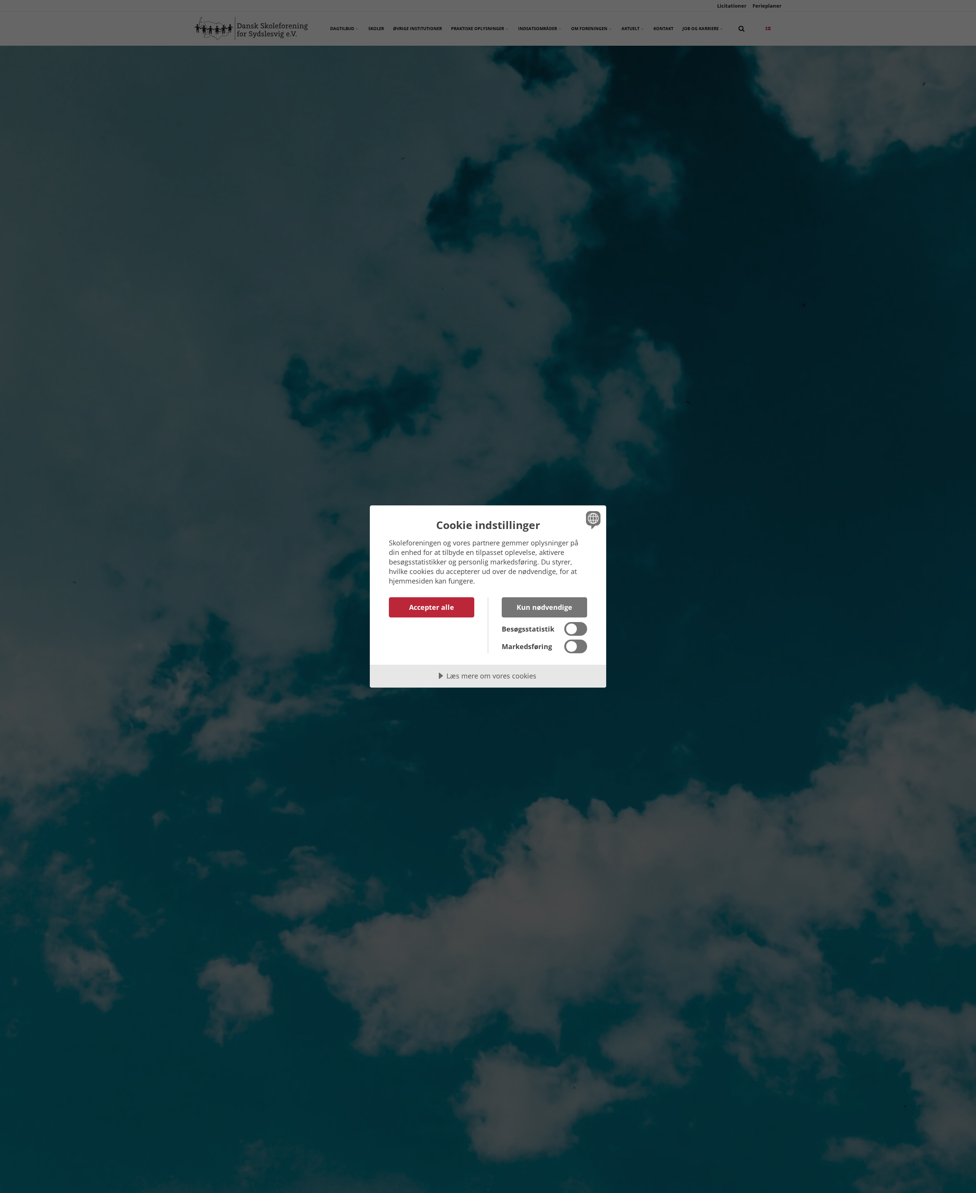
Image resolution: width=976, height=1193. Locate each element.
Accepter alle (431, 607)
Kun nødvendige (544, 607)
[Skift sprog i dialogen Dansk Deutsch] (592, 519)
